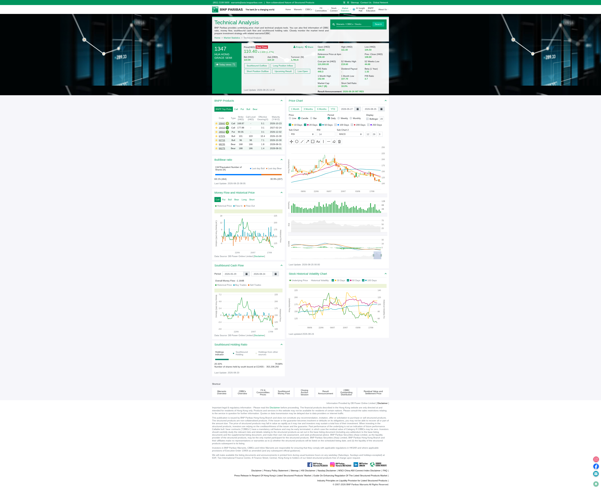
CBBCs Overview (242, 392)
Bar (315, 118)
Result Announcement (325, 392)
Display (369, 115)
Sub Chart (294, 130)
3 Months (308, 109)
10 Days (298, 125)
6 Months (321, 109)
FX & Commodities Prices (263, 392)
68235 (222, 144)
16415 (222, 127)
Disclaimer (275, 407)
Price (291, 115)
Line (294, 118)
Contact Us (365, 2)
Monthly (357, 118)
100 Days (344, 125)
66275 (222, 148)
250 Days (377, 125)
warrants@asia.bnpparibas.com (246, 2)
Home (288, 9)
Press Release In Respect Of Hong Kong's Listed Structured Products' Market (272, 475)
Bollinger (374, 119)
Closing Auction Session (304, 392)
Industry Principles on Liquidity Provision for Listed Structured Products (352, 480)
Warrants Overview (221, 392)
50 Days (328, 125)
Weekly (344, 118)
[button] (302, 134)
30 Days (341, 280)
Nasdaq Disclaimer (327, 470)
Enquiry (299, 47)
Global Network (380, 2)
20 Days (313, 125)
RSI (318, 130)
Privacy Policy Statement (276, 470)
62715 (222, 140)
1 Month (295, 109)
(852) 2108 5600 (221, 2)
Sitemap (355, 2)
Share (310, 47)
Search (378, 24)
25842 (222, 123)
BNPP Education (370, 9)
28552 (222, 132)
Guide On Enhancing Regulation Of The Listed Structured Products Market (350, 475)
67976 (222, 136)
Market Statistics (232, 37)
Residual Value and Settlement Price (373, 392)
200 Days (360, 125)
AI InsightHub (360, 9)
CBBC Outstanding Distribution (346, 392)
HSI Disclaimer (308, 470)
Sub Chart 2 (343, 130)
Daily (333, 118)
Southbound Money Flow (284, 392)
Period (217, 274)
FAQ (385, 470)
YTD (333, 109)
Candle (304, 118)
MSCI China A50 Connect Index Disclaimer (359, 470)
